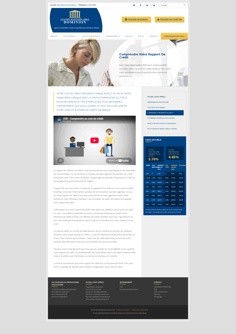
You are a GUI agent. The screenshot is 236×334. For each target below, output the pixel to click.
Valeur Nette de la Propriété (59, 294)
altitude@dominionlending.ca (67, 5)
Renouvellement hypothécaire (60, 292)
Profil (155, 289)
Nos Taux (129, 36)
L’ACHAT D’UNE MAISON (90, 36)
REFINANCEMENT (112, 36)
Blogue (141, 36)
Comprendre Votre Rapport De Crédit (160, 113)
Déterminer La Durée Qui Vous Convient (161, 118)
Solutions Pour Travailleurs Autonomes (162, 129)
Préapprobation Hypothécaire (158, 102)
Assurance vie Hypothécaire (59, 297)
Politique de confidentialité (140, 310)
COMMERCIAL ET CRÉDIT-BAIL (162, 287)
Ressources (157, 294)
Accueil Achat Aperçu (156, 97)
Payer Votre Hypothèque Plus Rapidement (161, 123)
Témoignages (158, 297)
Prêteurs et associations (161, 292)
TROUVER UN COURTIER (170, 19)
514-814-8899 (91, 5)
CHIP (121, 287)
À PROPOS (153, 36)
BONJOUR (54, 36)
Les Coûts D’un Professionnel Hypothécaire (64, 289)
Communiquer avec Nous (174, 36)
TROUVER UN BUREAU (137, 19)
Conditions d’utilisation (123, 310)
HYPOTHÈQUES (69, 36)
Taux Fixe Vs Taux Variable (156, 107)
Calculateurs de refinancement (129, 289)
